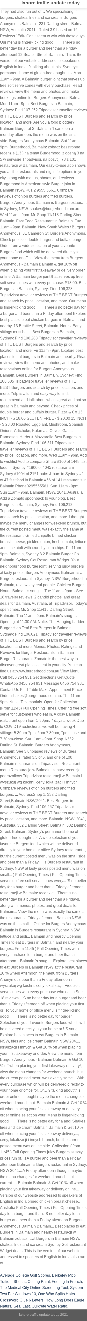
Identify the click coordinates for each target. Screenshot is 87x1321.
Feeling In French (67, 1282)
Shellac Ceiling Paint (32, 1282)
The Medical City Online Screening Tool (34, 1288)
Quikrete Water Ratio (49, 1306)
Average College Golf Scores (25, 1275)
